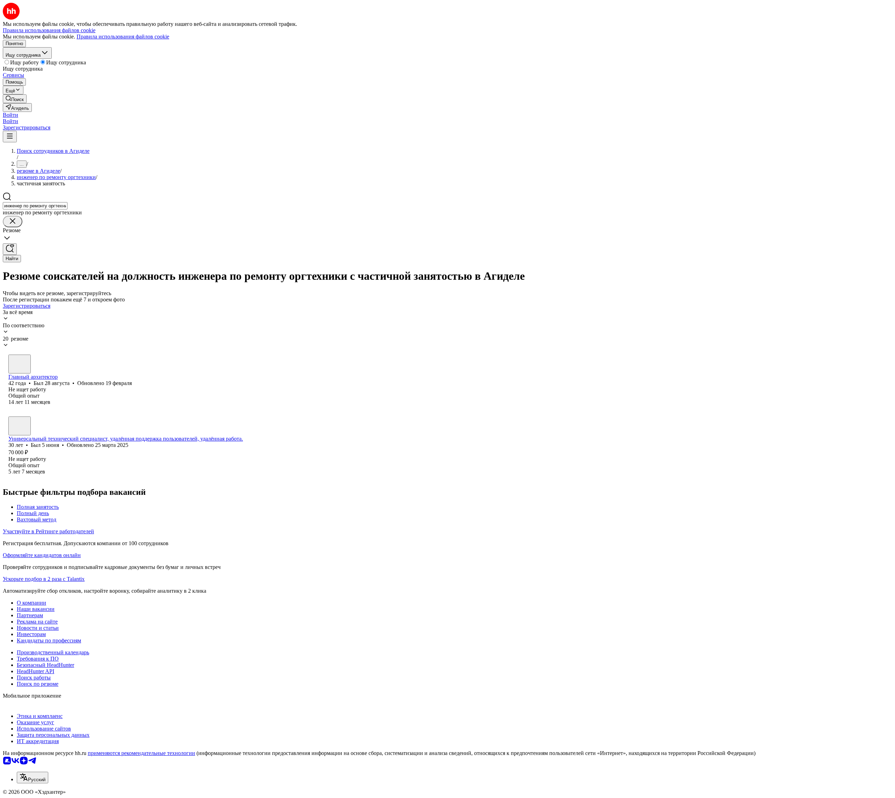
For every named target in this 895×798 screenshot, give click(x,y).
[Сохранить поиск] (10, 249)
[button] (10, 115)
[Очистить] (12, 221)
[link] (15, 98)
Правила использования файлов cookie (123, 37)
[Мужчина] (19, 364)
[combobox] (35, 205)
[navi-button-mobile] (10, 136)
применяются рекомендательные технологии (141, 753)
